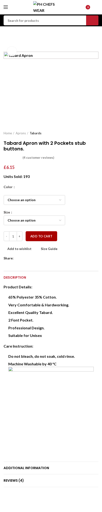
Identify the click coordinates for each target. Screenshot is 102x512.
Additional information (26, 468)
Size (7, 212)
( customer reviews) (38, 157)
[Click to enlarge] (12, 51)
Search (92, 20)
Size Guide (49, 248)
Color (8, 187)
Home (8, 133)
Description (15, 277)
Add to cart (41, 236)
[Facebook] (18, 258)
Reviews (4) (14, 480)
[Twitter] (23, 258)
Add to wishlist (19, 248)
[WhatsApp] (40, 258)
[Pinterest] (29, 258)
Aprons (21, 133)
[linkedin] (34, 258)
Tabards (36, 133)
